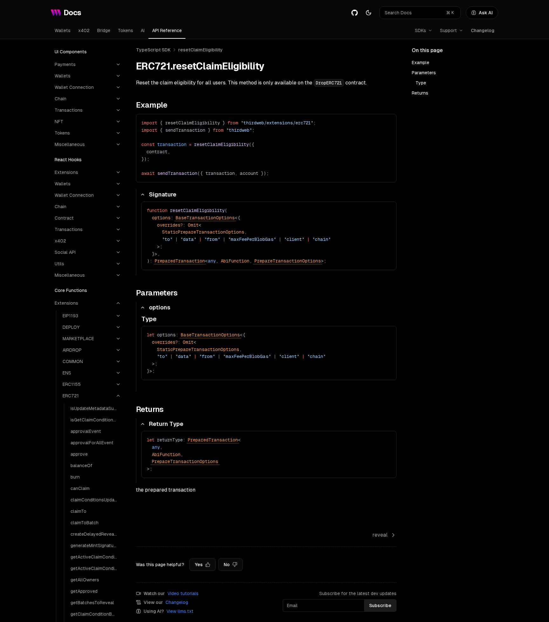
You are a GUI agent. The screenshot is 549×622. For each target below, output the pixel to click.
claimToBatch (84, 522)
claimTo (78, 511)
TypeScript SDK (153, 49)
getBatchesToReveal (92, 602)
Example (420, 62)
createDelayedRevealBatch (96, 534)
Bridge (103, 30)
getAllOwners (85, 579)
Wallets (63, 30)
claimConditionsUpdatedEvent (96, 499)
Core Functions (71, 290)
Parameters (424, 72)
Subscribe (380, 605)
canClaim (80, 488)
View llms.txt (179, 611)
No (227, 564)
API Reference (167, 30)
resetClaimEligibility (200, 49)
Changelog (482, 30)
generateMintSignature (94, 545)
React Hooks (68, 159)
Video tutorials (183, 593)
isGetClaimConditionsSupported (96, 419)
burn (75, 477)
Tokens (125, 30)
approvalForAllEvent (92, 442)
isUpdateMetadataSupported (96, 408)
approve (79, 454)
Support (448, 30)
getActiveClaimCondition (96, 556)
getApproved (84, 591)
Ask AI (486, 12)
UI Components (71, 51)
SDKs (420, 30)
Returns (420, 93)
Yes (199, 564)
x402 (84, 30)
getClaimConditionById (94, 614)
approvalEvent (86, 431)
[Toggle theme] (368, 12)
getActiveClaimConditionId (96, 568)
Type (421, 82)
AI (143, 30)
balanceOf (81, 465)
